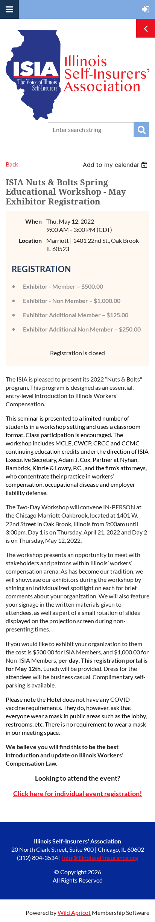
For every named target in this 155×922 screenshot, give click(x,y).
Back (12, 164)
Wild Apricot (74, 912)
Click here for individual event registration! (77, 793)
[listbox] (116, 164)
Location (30, 240)
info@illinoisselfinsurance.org (100, 857)
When (33, 221)
